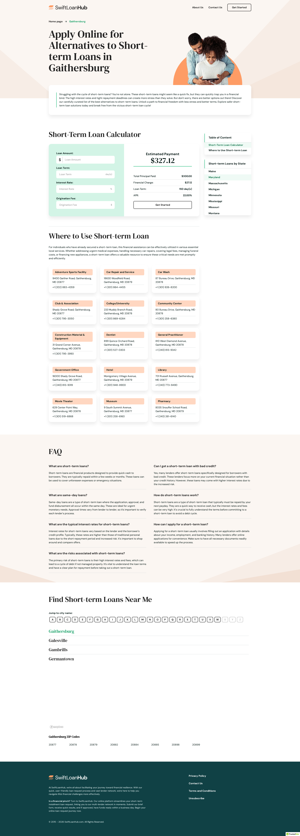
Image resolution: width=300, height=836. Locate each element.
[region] (150, 698)
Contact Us (215, 7)
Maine (212, 171)
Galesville (58, 640)
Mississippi (215, 201)
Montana (214, 213)
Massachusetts (218, 183)
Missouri (214, 207)
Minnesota (215, 195)
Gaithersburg (61, 631)
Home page (56, 21)
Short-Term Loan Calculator (226, 145)
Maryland (214, 177)
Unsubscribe (196, 798)
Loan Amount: (64, 153)
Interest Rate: (64, 182)
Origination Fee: (66, 198)
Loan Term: (63, 168)
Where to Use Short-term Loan (228, 150)
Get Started (239, 7)
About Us (197, 7)
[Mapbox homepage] (56, 727)
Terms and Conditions (202, 790)
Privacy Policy (197, 776)
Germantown (61, 659)
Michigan (214, 189)
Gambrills (58, 650)
